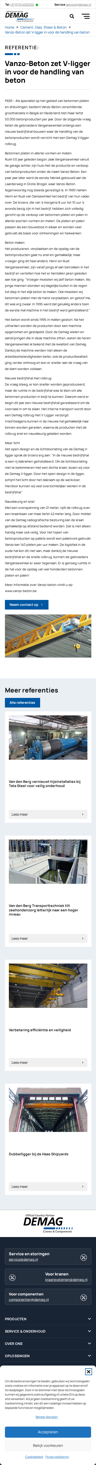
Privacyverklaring (57, 1457)
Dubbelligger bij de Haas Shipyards (38, 1154)
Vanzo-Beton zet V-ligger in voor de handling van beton (47, 32)
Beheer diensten (47, 1417)
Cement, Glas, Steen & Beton (43, 27)
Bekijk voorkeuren (48, 1445)
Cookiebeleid (34, 1457)
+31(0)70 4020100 (22, 4)
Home (9, 27)
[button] (88, 1371)
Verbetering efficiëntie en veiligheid (40, 1030)
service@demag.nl (23, 1259)
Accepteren (48, 1431)
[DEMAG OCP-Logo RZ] (19, 16)
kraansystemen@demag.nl (66, 1279)
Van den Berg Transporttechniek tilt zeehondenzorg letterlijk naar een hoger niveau (43, 909)
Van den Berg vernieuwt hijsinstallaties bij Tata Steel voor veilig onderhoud (44, 783)
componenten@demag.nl (29, 1299)
